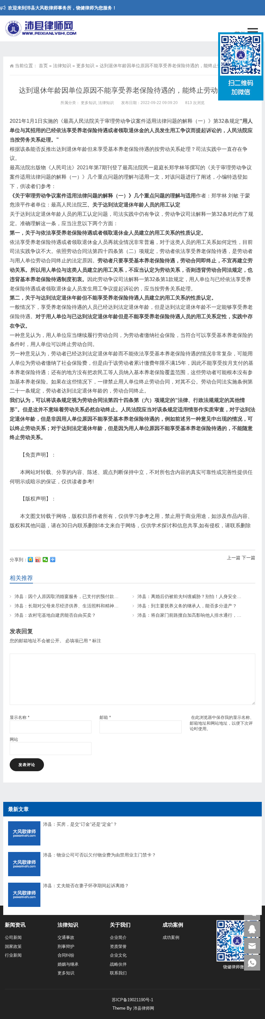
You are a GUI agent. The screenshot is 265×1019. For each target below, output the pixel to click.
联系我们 (118, 973)
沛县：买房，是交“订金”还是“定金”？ (80, 824)
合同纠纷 (66, 955)
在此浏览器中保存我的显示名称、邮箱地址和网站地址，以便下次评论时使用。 (222, 723)
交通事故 (66, 937)
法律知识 (62, 65)
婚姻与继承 (68, 964)
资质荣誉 (118, 946)
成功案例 (171, 937)
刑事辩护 (66, 946)
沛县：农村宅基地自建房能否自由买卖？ (55, 615)
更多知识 (85, 65)
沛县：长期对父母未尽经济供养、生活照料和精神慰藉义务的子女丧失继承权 (91, 605)
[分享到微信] (45, 559)
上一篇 (233, 557)
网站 (14, 739)
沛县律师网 (143, 1008)
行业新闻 (13, 955)
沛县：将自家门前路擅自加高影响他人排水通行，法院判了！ (198, 615)
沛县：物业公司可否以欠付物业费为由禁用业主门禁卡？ (99, 854)
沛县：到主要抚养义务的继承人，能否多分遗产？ (187, 605)
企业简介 (118, 937)
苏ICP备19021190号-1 (132, 999)
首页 (43, 65)
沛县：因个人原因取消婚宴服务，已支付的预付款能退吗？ (73, 596)
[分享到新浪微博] (38, 559)
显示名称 (19, 717)
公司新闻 (13, 937)
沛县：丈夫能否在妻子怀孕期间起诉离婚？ (86, 885)
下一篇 (248, 557)
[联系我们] (252, 929)
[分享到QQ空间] (30, 559)
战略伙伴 (118, 964)
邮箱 (105, 717)
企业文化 (118, 955)
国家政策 (13, 946)
